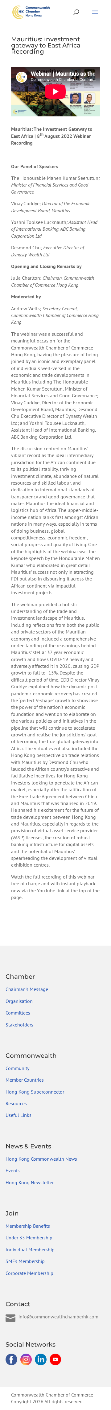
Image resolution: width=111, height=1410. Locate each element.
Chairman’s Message (27, 989)
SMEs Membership (25, 1261)
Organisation (19, 1001)
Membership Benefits (28, 1226)
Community (17, 1068)
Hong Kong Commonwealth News (41, 1159)
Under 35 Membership (29, 1237)
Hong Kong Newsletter (30, 1182)
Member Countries (25, 1080)
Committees (18, 1013)
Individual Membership (30, 1249)
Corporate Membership (29, 1273)
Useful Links (18, 1115)
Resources (16, 1103)
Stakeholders (19, 1025)
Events (13, 1170)
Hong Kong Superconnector (35, 1092)
